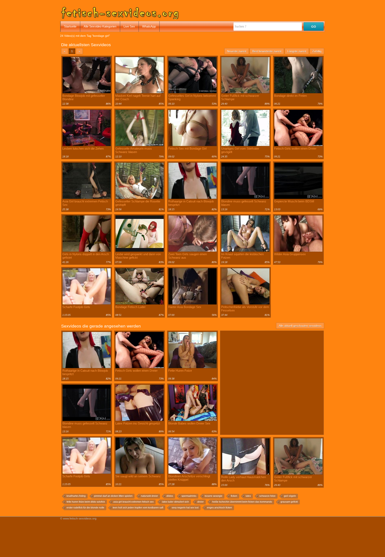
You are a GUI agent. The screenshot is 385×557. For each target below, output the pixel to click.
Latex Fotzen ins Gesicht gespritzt (137, 423)
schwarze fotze (267, 496)
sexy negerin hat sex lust (185, 507)
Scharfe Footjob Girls (76, 307)
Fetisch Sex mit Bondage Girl (187, 148)
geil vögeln (290, 496)
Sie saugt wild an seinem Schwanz (138, 476)
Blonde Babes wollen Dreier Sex (189, 423)
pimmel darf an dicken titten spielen (113, 496)
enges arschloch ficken (219, 507)
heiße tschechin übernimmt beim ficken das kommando (242, 501)
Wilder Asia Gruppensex (290, 254)
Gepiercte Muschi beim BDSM (294, 201)
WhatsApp (149, 26)
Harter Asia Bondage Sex (184, 307)
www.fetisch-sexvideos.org (79, 518)
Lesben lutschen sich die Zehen (83, 148)
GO (313, 26)
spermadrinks (188, 496)
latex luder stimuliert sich (175, 501)
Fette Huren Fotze (180, 370)
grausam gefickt (289, 501)
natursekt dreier (149, 496)
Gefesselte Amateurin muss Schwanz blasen (133, 150)
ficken (234, 496)
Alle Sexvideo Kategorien (100, 26)
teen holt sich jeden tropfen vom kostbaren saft (138, 507)
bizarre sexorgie (213, 496)
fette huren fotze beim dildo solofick (86, 501)
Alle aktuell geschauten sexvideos (300, 325)
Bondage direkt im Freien (290, 95)
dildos (169, 496)
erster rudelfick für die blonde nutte (85, 507)
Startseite (70, 26)
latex (248, 496)
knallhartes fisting (76, 496)
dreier (200, 501)
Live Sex (129, 26)
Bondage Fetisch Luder (130, 307)
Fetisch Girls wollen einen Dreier (295, 148)
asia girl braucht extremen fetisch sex (133, 501)
